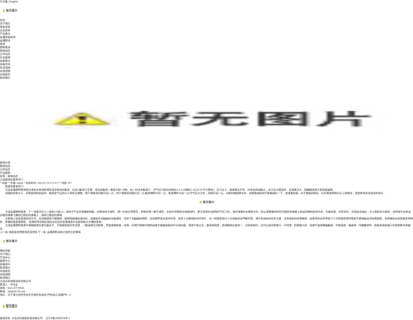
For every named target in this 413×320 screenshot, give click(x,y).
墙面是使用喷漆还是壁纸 (23, 232)
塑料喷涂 (5, 47)
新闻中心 (5, 260)
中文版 (4, 1)
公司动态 (5, 54)
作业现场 (5, 67)
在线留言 (5, 74)
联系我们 (5, 77)
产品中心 (5, 257)
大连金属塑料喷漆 (15, 189)
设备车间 (5, 64)
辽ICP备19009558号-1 (58, 318)
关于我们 (5, 23)
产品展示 (5, 33)
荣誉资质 (5, 27)
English (13, 1)
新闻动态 (5, 50)
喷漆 (2, 43)
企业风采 (5, 30)
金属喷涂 (5, 40)
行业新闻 (5, 57)
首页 (2, 20)
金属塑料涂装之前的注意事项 (64, 232)
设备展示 (5, 60)
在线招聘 (5, 71)
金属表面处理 (7, 37)
